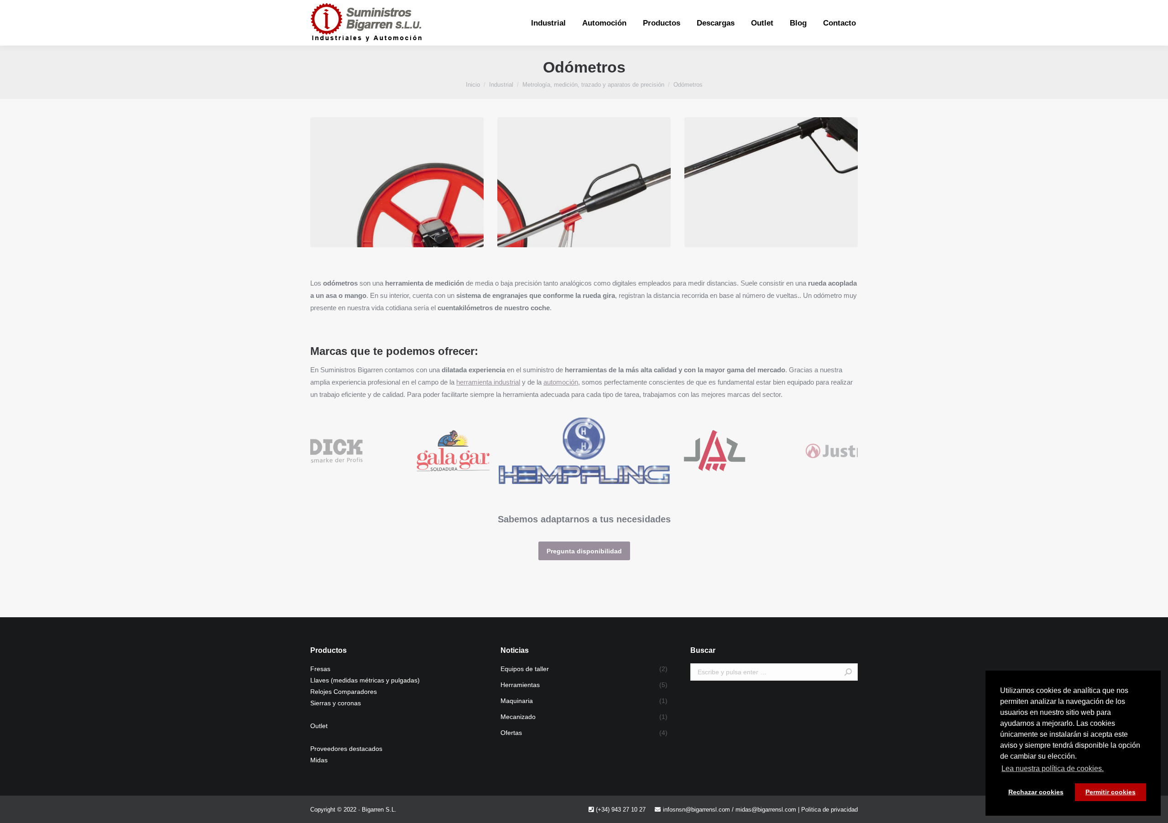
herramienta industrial (488, 382)
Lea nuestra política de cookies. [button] (1052, 768)
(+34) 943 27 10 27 (621, 809)
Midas (319, 760)
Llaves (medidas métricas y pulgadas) (365, 680)
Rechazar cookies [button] (1036, 792)
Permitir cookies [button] (1110, 792)
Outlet (319, 725)
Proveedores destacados (346, 748)
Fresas (320, 668)
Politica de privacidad (829, 809)
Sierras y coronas (335, 703)
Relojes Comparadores (343, 691)
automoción (560, 382)
